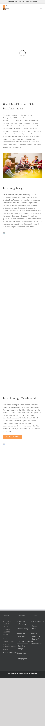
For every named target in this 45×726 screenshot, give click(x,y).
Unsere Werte (34, 627)
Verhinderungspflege (22, 641)
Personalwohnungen (36, 644)
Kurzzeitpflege (22, 629)
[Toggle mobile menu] (41, 8)
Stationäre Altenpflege (22, 622)
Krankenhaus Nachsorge (22, 634)
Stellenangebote (36, 621)
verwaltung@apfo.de (31, 1)
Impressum (27, 673)
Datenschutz (34, 673)
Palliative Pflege (21, 647)
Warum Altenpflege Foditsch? (36, 636)
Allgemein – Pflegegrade (22, 656)
